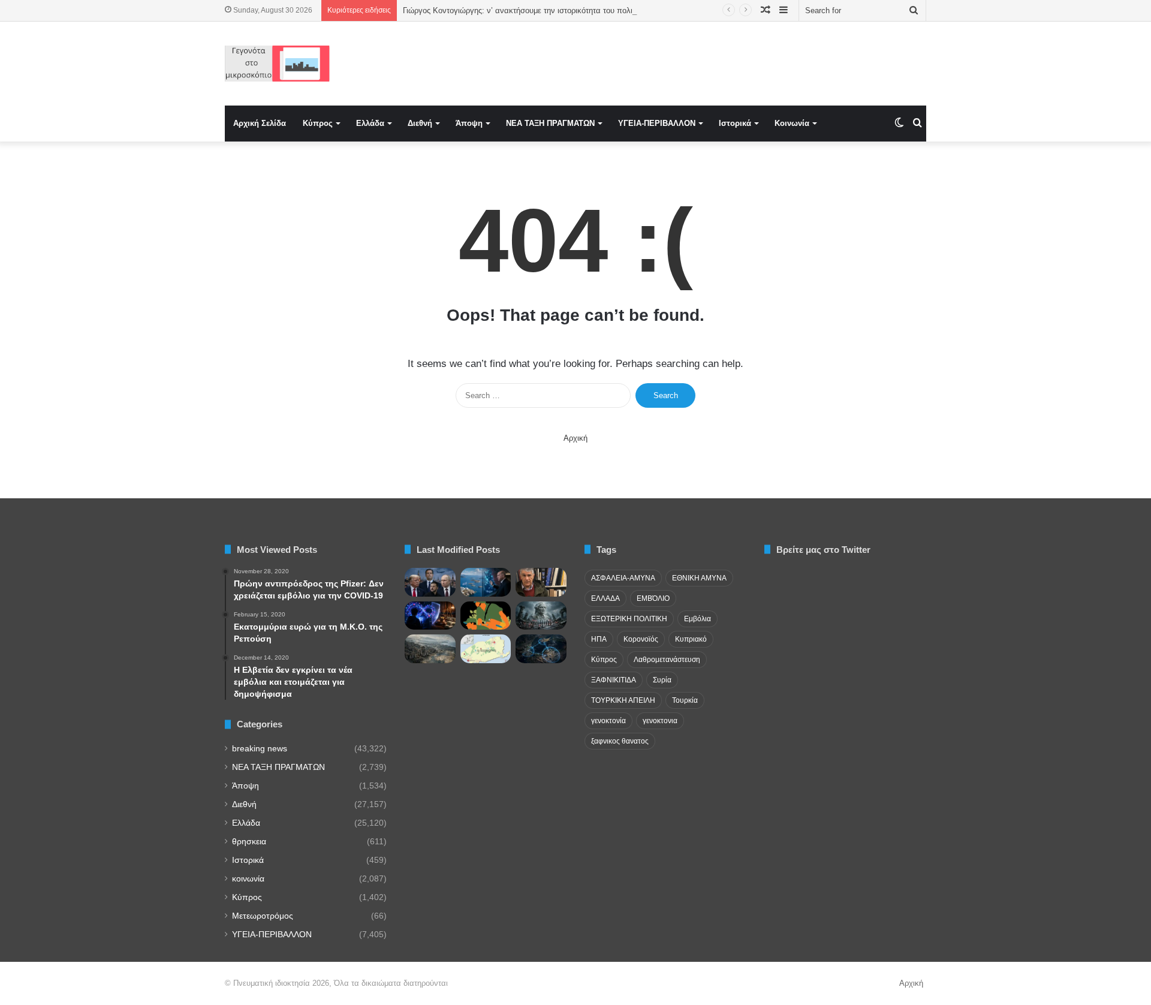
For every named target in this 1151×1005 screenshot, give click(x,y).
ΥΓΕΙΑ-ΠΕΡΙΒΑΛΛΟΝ (656, 123)
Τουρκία (685, 700)
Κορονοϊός (640, 639)
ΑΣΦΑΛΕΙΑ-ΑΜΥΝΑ (623, 578)
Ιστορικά (735, 123)
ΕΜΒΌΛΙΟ (653, 598)
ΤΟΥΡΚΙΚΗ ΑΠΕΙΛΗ (623, 700)
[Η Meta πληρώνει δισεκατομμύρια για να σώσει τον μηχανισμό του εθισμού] (430, 615)
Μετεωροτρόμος (262, 915)
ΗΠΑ (599, 639)
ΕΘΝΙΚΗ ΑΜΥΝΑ (699, 578)
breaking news (259, 748)
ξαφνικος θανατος (620, 741)
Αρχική (575, 438)
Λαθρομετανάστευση (667, 659)
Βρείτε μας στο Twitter (823, 549)
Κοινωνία (792, 123)
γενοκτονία (608, 721)
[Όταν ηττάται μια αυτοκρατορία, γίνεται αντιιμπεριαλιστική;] (430, 648)
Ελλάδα (370, 123)
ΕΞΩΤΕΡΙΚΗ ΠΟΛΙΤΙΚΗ (629, 619)
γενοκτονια (660, 721)
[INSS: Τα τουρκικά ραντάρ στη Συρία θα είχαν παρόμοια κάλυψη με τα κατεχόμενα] (541, 648)
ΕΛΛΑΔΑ (605, 598)
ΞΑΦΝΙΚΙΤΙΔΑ (613, 680)
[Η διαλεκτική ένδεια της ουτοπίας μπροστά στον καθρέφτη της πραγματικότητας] (541, 615)
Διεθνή (420, 123)
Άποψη (469, 123)
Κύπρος (318, 123)
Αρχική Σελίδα (259, 123)
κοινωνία (248, 878)
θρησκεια (249, 841)
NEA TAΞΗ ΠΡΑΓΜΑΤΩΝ (550, 123)
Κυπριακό (691, 639)
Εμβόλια (697, 619)
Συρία (662, 680)
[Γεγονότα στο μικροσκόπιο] (277, 64)
